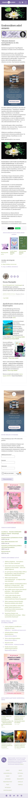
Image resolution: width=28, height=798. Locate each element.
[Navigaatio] (26, 2)
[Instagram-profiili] (18, 276)
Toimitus (3, 727)
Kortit (20, 776)
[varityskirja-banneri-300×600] (14, 503)
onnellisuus (8, 266)
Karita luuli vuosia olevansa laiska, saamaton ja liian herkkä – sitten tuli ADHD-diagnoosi (15, 567)
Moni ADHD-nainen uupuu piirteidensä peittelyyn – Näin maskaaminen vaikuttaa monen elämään (15, 591)
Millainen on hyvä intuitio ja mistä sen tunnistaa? (6, 745)
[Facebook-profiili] (15, 276)
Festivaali (20, 773)
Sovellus (20, 781)
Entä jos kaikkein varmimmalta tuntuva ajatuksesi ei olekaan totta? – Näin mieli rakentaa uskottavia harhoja (16, 585)
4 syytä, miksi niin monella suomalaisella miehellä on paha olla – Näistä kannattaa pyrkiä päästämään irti (7, 721)
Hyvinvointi (13, 264)
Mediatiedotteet (7, 781)
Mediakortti (20, 779)
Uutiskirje (7, 779)
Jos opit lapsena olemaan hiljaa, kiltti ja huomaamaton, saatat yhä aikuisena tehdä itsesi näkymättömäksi (16, 573)
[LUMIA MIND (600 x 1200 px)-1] (14, 85)
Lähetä (18, 228)
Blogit (4, 264)
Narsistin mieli (9, 642)
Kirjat (7, 776)
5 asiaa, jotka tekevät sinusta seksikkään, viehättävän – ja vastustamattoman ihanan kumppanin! (15, 597)
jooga (4, 266)
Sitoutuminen (15, 266)
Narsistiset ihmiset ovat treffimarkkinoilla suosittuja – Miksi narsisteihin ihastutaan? (15, 615)
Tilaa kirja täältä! (13, 358)
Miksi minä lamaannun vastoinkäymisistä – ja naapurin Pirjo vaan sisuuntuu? (15, 579)
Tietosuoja (8, 787)
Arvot (20, 770)
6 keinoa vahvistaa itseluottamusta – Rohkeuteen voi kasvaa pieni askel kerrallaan (19, 719)
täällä (21, 764)
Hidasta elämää (8, 2)
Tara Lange (16, 724)
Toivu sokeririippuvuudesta (12, 638)
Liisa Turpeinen (17, 748)
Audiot (8, 770)
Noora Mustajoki (8, 260)
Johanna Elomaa (4, 748)
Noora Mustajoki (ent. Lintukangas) (12, 285)
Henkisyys (8, 264)
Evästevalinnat (8, 790)
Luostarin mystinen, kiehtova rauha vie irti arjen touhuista (20, 745)
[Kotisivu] (11, 276)
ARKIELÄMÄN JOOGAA (9, 294)
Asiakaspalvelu (8, 773)
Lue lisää (5, 298)
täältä (14, 317)
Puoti (7, 784)
